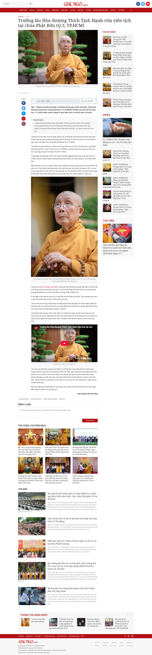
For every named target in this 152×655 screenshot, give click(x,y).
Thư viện (108, 221)
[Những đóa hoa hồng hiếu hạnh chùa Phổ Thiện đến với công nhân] (31, 596)
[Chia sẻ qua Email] (24, 119)
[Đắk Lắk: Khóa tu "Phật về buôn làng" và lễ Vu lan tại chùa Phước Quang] (31, 549)
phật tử (121, 642)
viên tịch (62, 399)
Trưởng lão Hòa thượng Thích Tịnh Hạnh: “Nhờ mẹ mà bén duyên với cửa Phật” (62, 123)
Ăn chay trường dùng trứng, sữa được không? (37, 621)
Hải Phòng (104, 645)
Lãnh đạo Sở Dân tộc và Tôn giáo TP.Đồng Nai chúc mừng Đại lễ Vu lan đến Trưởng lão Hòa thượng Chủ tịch (56, 479)
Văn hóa (40, 10)
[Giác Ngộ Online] (53, 641)
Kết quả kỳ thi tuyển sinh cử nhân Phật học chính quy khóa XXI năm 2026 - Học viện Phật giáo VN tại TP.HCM (72, 496)
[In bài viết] (24, 124)
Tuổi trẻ (80, 10)
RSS (82, 636)
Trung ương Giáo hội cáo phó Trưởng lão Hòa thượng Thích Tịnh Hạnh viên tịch (62, 126)
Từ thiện (121, 10)
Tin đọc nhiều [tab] (109, 32)
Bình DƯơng (130, 645)
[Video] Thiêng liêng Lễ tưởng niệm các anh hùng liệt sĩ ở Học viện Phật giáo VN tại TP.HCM (117, 196)
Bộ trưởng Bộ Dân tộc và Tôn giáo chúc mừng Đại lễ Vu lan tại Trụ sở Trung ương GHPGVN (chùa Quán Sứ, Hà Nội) (72, 566)
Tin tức (28, 16)
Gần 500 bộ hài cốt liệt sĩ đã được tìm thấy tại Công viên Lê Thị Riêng (72, 520)
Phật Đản (97, 645)
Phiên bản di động (74, 636)
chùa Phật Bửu (24, 399)
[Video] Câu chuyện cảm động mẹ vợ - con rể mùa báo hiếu (117, 142)
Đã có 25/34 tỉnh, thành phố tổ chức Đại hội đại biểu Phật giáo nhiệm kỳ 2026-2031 (117, 248)
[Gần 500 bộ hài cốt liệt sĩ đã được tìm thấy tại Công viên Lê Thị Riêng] (31, 526)
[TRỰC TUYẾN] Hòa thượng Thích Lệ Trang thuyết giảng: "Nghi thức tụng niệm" (122, 208)
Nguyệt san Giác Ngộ (100, 10)
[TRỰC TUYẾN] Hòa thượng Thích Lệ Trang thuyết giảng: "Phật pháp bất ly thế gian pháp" (117, 169)
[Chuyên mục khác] (131, 10)
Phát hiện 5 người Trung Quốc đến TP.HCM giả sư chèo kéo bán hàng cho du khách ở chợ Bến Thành (117, 41)
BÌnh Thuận (113, 645)
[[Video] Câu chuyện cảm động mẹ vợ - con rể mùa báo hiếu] (117, 127)
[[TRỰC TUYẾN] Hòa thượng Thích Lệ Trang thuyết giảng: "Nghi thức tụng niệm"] (107, 208)
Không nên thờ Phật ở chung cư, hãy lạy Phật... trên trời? (123, 621)
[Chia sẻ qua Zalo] (24, 113)
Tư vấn (72, 10)
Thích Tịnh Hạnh (36, 399)
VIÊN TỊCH (114, 642)
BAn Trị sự (97, 642)
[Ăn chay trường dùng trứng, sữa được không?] (25, 622)
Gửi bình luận (90, 420)
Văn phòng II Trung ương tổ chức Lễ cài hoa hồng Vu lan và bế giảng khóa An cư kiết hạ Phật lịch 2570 (117, 88)
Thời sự (31, 10)
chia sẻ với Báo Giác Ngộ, (48, 287)
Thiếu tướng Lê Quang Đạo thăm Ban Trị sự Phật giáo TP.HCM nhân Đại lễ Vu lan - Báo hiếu (84, 479)
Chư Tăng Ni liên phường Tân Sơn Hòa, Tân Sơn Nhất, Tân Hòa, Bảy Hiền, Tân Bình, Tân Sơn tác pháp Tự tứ (29, 450)
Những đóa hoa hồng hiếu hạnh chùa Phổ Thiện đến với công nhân (71, 590)
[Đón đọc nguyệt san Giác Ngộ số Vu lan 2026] (53, 622)
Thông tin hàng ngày (34, 615)
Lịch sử (113, 10)
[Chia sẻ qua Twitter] (24, 108)
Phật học (64, 10)
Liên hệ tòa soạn (62, 636)
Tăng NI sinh (129, 642)
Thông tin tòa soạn (49, 636)
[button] (128, 622)
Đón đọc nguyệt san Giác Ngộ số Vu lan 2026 (67, 621)
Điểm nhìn (55, 10)
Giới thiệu (121, 645)
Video (47, 10)
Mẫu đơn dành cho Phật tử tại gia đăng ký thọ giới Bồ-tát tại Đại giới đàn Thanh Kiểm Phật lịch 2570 (57, 450)
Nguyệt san (29, 636)
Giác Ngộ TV (38, 636)
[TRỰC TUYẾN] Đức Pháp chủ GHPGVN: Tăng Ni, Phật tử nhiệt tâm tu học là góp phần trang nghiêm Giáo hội (117, 182)
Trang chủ (23, 10)
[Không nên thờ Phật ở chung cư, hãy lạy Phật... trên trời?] (109, 622)
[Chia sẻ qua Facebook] (24, 103)
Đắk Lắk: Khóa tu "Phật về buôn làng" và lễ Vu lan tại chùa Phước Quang (72, 542)
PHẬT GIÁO (106, 642)
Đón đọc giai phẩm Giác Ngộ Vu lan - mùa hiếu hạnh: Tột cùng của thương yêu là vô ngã (90, 623)
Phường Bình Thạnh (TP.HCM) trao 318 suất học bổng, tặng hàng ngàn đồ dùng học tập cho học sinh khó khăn (85, 450)
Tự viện (88, 10)
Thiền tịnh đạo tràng (50, 399)
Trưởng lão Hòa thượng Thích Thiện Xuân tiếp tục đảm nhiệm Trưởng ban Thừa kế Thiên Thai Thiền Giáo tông (30, 479)
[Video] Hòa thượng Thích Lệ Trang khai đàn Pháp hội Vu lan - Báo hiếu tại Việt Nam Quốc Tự (116, 155)
